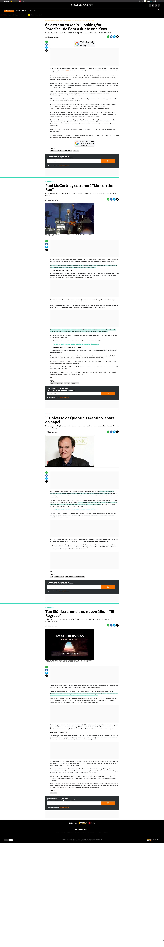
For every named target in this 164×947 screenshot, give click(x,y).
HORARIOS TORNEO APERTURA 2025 (16, 14)
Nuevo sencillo (68, 150)
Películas (57, 576)
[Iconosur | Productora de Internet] (6, 839)
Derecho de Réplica (81, 840)
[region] (82, 944)
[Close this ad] (163, 940)
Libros (62, 576)
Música (52, 150)
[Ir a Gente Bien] (21, 0)
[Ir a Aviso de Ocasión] (73, 821)
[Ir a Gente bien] (92, 821)
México (24, 10)
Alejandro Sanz (59, 150)
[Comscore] (156, 839)
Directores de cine (80, 576)
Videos (30, 10)
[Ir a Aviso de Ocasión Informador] (6, 0)
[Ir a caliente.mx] (141, 0)
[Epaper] (147, 0)
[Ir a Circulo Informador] (13, 0)
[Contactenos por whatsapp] (159, 5)
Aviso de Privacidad (74, 840)
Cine (52, 576)
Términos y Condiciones (64, 164)
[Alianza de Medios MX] (149, 839)
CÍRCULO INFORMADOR (36, 14)
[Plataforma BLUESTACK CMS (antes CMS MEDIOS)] (11, 839)
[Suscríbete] (156, 0)
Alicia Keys (75, 150)
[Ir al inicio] (19, 5)
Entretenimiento (49, 20)
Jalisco (18, 10)
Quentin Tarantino (69, 576)
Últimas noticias (9, 10)
